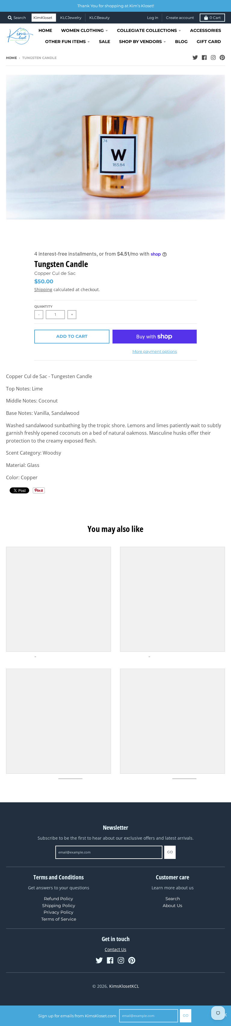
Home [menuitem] (45, 30)
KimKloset (42, 17)
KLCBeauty (99, 17)
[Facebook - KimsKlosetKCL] (204, 57)
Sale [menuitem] (104, 41)
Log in (152, 17)
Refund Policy (58, 898)
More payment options (154, 351)
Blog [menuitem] (181, 41)
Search (172, 898)
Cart (215, 17)
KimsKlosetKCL (124, 986)
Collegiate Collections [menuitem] (147, 30)
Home (11, 58)
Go (185, 1015)
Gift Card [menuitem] (209, 41)
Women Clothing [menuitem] (82, 30)
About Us (172, 905)
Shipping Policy (58, 905)
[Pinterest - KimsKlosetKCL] (222, 57)
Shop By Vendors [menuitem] (140, 41)
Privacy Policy (58, 912)
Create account (180, 17)
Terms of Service (58, 919)
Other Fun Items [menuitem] (65, 41)
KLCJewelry (71, 17)
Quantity (43, 306)
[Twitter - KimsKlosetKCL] (195, 57)
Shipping (43, 289)
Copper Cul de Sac (54, 273)
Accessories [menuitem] (205, 30)
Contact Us (115, 949)
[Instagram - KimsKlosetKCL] (213, 57)
